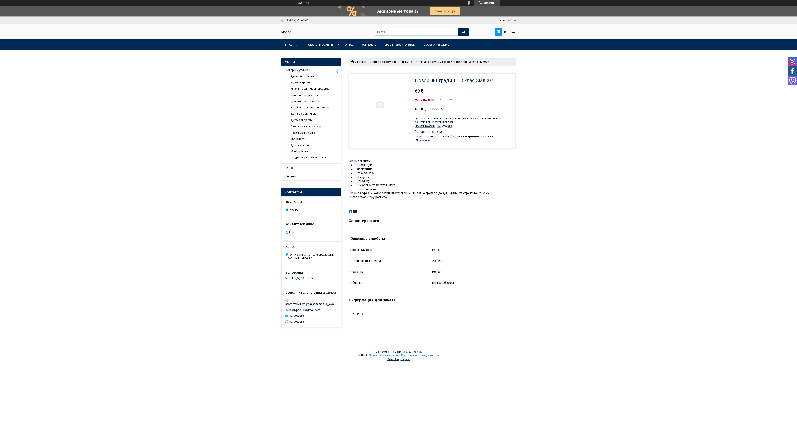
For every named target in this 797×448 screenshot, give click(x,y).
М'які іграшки (299, 151)
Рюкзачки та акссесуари (307, 126)
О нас (349, 44)
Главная (291, 44)
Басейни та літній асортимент (310, 107)
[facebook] (350, 212)
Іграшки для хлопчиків (305, 101)
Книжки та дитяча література (419, 61)
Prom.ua (417, 351)
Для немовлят (300, 145)
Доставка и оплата (400, 44)
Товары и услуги (319, 44)
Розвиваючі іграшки (303, 132)
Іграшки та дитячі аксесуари (376, 61)
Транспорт (297, 138)
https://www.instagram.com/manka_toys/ (310, 304)
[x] (355, 212)
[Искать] (463, 32)
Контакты (369, 44)
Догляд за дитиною (303, 113)
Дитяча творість (301, 120)
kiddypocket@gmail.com (304, 309)
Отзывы (291, 176)
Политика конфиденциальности (420, 355)
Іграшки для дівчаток (304, 95)
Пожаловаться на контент (384, 355)
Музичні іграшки (301, 82)
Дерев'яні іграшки (302, 76)
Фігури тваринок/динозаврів (309, 157)
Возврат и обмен (437, 44)
